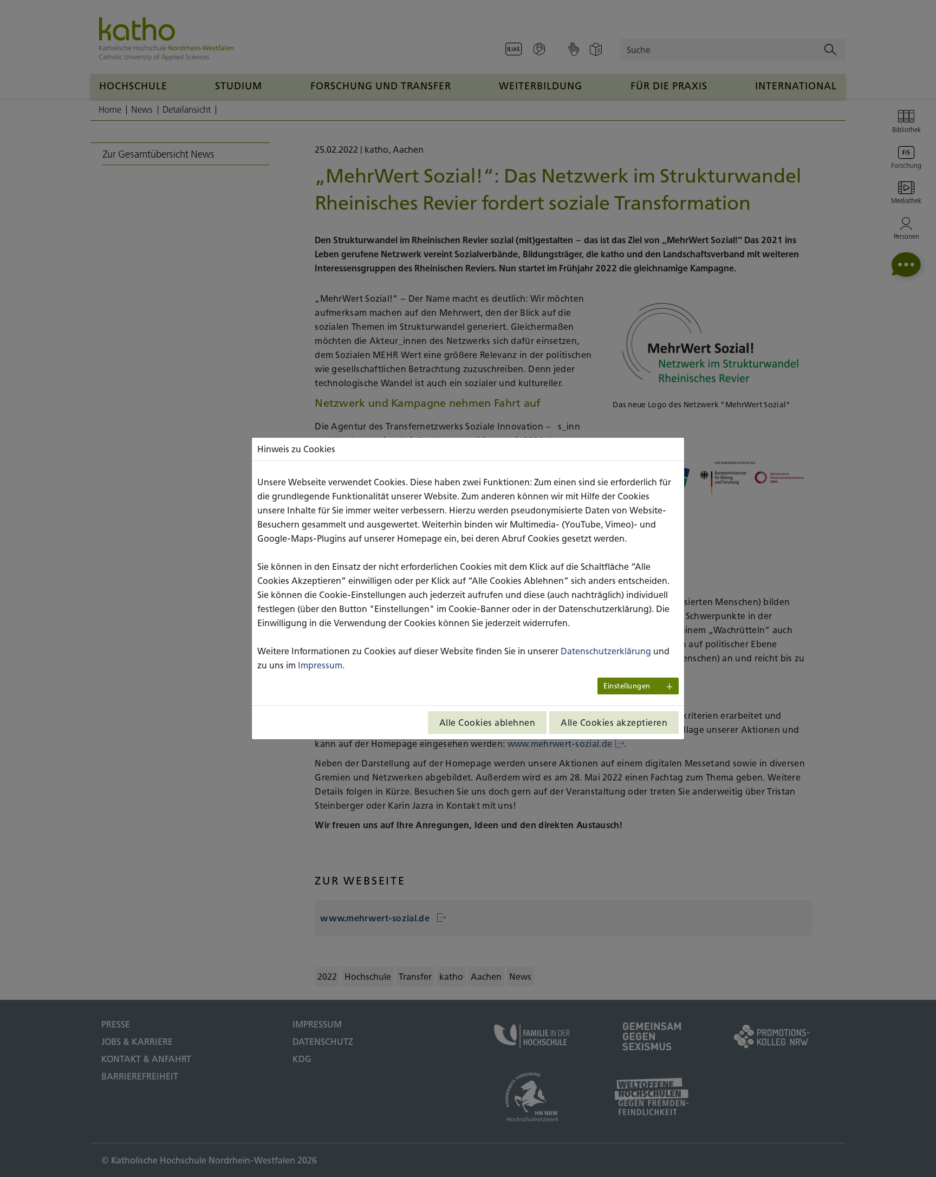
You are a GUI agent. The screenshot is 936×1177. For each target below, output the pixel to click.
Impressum (320, 665)
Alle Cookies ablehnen (487, 722)
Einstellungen (627, 686)
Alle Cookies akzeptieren (614, 722)
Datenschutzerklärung (606, 651)
